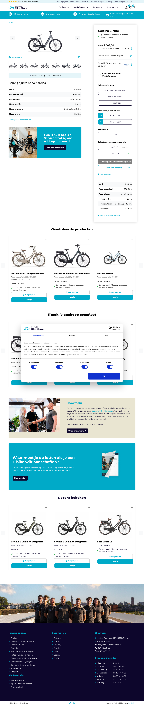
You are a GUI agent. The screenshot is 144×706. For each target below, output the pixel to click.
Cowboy (57, 645)
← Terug (12, 22)
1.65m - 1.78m (110, 116)
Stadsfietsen (79, 7)
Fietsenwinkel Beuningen (22, 651)
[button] (45, 48)
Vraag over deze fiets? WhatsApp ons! (112, 74)
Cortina (57, 641)
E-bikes (62, 7)
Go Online (131, 703)
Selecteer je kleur (106, 85)
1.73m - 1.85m (110, 122)
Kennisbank (131, 2)
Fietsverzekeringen (97, 2)
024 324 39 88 (104, 648)
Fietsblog (109, 2)
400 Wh (121, 147)
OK (104, 376)
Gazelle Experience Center (22, 641)
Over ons (111, 7)
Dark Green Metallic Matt (115, 90)
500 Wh (120, 153)
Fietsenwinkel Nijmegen (22, 655)
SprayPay (15, 672)
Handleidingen (119, 2)
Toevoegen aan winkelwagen (114, 162)
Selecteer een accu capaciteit (112, 142)
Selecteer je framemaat (109, 110)
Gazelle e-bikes (17, 645)
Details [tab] (72, 336)
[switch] (59, 367)
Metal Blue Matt (115, 97)
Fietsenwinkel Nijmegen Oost (24, 658)
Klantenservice (75, 2)
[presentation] (3, 265)
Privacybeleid (17, 687)
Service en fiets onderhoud (23, 665)
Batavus (57, 638)
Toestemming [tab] (38, 336)
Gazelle (57, 648)
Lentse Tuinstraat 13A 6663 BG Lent (113, 638)
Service (96, 7)
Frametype (103, 129)
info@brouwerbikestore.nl (109, 645)
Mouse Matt (115, 103)
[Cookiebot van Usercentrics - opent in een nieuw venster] (110, 328)
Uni (115, 134)
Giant (56, 651)
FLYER (57, 658)
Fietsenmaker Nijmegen (22, 662)
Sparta (57, 655)
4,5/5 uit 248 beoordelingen (28, 1)
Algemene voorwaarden (21, 684)
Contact (85, 2)
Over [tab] (106, 336)
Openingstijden (62, 2)
